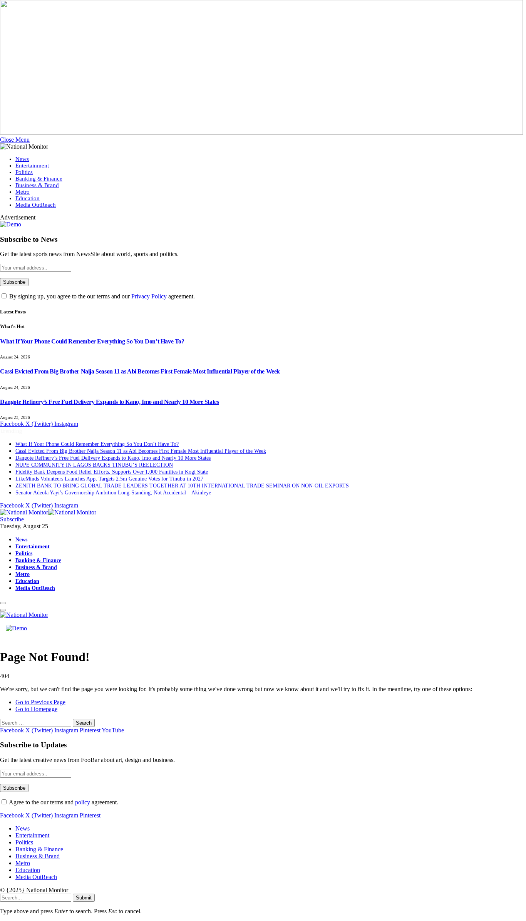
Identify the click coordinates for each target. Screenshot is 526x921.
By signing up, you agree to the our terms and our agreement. (101, 296)
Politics (24, 172)
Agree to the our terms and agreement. (63, 802)
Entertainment (32, 165)
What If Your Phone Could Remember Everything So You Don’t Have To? (92, 341)
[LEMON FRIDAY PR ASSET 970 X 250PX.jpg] (261, 132)
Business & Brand (37, 185)
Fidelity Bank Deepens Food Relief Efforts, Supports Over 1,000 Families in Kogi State (111, 472)
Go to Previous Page (40, 702)
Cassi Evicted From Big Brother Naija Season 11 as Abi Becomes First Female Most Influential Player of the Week (140, 371)
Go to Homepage (36, 709)
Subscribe (12, 519)
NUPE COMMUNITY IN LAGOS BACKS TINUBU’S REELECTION (94, 465)
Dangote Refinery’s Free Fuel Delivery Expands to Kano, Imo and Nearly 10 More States (109, 402)
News (22, 159)
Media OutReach (35, 205)
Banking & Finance (38, 179)
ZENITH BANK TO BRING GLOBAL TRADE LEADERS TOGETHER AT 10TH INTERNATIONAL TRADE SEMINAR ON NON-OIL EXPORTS (182, 486)
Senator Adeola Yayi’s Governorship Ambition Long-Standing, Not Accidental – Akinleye (113, 493)
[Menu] (3, 603)
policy (82, 802)
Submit (84, 898)
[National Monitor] (48, 512)
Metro (22, 192)
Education (27, 198)
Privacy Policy (149, 296)
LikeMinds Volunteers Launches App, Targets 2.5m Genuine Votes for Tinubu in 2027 (109, 479)
